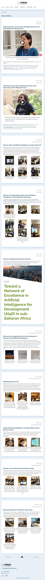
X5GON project (8, 432)
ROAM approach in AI (11, 382)
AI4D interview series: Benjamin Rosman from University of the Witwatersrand (19, 87)
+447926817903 (6, 571)
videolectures (6, 128)
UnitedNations (17, 127)
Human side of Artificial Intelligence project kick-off (22, 145)
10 (30, 557)
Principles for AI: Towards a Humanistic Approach (13, 341)
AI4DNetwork (13, 128)
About (2, 7)
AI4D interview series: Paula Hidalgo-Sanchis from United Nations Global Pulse (21, 28)
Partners (7, 7)
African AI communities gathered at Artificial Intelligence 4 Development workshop (19, 196)
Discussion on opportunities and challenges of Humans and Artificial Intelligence (20, 337)
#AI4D (20, 69)
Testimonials (22, 7)
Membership (29, 7)
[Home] (2, 12)
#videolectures (34, 68)
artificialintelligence (25, 127)
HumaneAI (34, 344)
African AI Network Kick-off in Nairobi (16, 259)
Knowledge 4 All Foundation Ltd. (10, 568)
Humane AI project (23, 148)
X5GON (40, 424)
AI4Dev (18, 128)
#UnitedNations (15, 68)
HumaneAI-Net (39, 142)
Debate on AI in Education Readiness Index (18, 468)
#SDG (29, 68)
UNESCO (34, 127)
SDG (31, 127)
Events (11, 7)
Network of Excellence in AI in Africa (10, 346)
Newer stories (36, 557)
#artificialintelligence (23, 68)
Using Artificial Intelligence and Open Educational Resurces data (21, 429)
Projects (16, 7)
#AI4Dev (17, 69)
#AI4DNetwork (12, 69)
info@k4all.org (6, 573)
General (5, 12)
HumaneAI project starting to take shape (18, 510)
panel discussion (13, 383)
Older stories (8, 557)
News (35, 7)
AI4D (37, 23)
